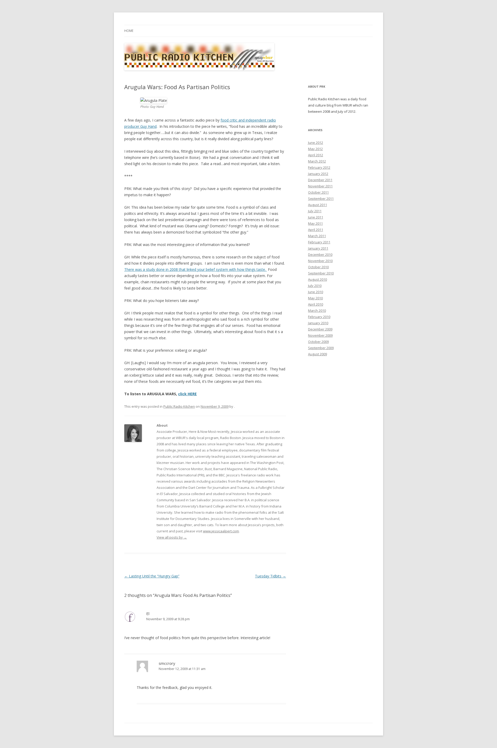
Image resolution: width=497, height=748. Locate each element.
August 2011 (317, 204)
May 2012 (315, 148)
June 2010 (315, 292)
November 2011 (320, 186)
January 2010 (318, 323)
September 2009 (321, 347)
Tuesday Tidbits (270, 576)
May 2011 (315, 223)
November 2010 (320, 260)
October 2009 (318, 341)
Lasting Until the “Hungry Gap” (151, 576)
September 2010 (321, 273)
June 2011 (315, 217)
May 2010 (315, 298)
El (147, 613)
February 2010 (319, 316)
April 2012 (315, 155)
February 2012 (319, 167)
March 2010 (317, 310)
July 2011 (314, 211)
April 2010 (315, 304)
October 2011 (318, 192)
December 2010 (320, 254)
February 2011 (319, 242)
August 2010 (317, 279)
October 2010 (318, 267)
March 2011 (317, 236)
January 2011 (318, 248)
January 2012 (318, 173)
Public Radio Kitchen (179, 406)
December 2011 (320, 180)
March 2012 (317, 161)
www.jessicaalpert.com (221, 531)
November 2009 (320, 335)
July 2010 (314, 285)
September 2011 (321, 198)
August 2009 (317, 354)
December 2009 (320, 329)
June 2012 (315, 142)
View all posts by (172, 537)
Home (128, 31)
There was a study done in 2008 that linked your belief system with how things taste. (195, 269)
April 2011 (315, 229)
